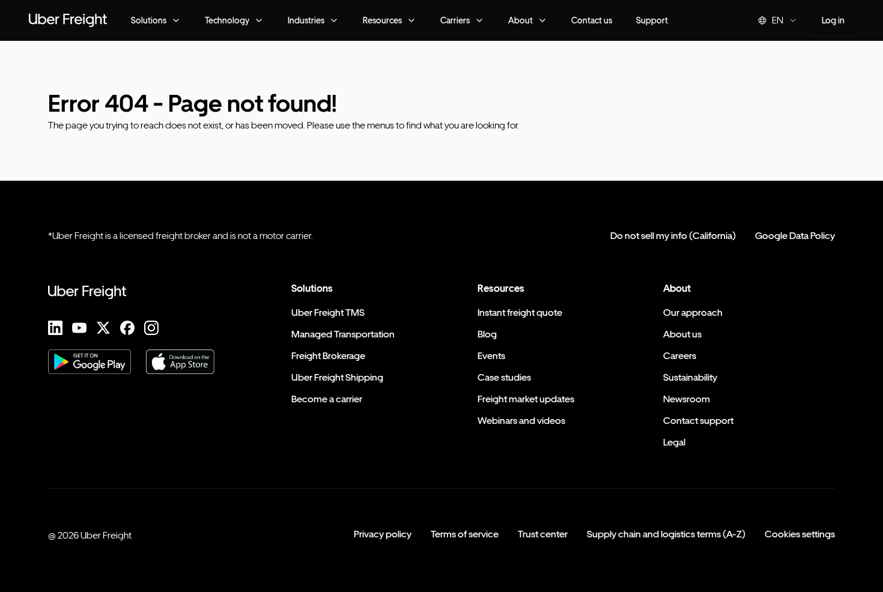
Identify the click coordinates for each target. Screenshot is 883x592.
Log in (833, 20)
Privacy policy (382, 534)
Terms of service (465, 534)
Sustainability (690, 377)
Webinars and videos (521, 420)
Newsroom (686, 399)
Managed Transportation (343, 334)
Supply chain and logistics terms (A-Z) (666, 534)
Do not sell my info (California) (673, 235)
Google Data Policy (795, 235)
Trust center (543, 534)
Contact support (698, 420)
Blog (487, 334)
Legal (674, 442)
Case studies (504, 377)
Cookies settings (800, 534)
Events (491, 355)
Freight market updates (526, 399)
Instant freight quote (520, 312)
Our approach (693, 312)
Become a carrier (326, 399)
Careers (679, 355)
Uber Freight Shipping (337, 377)
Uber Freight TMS (328, 312)
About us (682, 334)
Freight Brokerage (328, 355)
